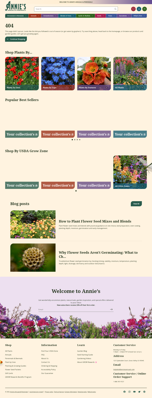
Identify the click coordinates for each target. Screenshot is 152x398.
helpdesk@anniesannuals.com (124, 369)
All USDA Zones (122, 186)
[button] (17, 16)
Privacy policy (49, 392)
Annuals (8, 355)
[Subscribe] (111, 309)
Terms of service (59, 392)
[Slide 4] (79, 139)
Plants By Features (87, 87)
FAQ (42, 355)
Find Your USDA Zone (49, 351)
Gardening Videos (84, 358)
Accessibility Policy (48, 369)
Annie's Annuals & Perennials (19, 392)
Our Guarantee (47, 373)
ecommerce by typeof (36, 392)
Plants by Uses (13, 87)
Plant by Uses (10, 362)
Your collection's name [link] (22, 134)
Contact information (71, 392)
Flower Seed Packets (13, 369)
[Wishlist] (133, 9)
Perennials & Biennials (14, 358)
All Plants (119, 87)
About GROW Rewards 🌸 (87, 362)
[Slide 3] (77, 139)
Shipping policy (82, 392)
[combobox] (76, 9)
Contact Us (45, 362)
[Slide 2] (75, 139)
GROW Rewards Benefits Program (18, 377)
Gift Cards (9, 373)
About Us (44, 358)
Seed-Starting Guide (85, 355)
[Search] (115, 9)
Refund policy (92, 392)
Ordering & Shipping (49, 366)
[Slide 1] (72, 139)
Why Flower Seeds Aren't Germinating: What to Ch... (98, 254)
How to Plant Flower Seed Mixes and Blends (95, 221)
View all (136, 204)
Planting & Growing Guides (15, 366)
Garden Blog (82, 351)
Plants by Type (49, 87)
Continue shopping (17, 39)
